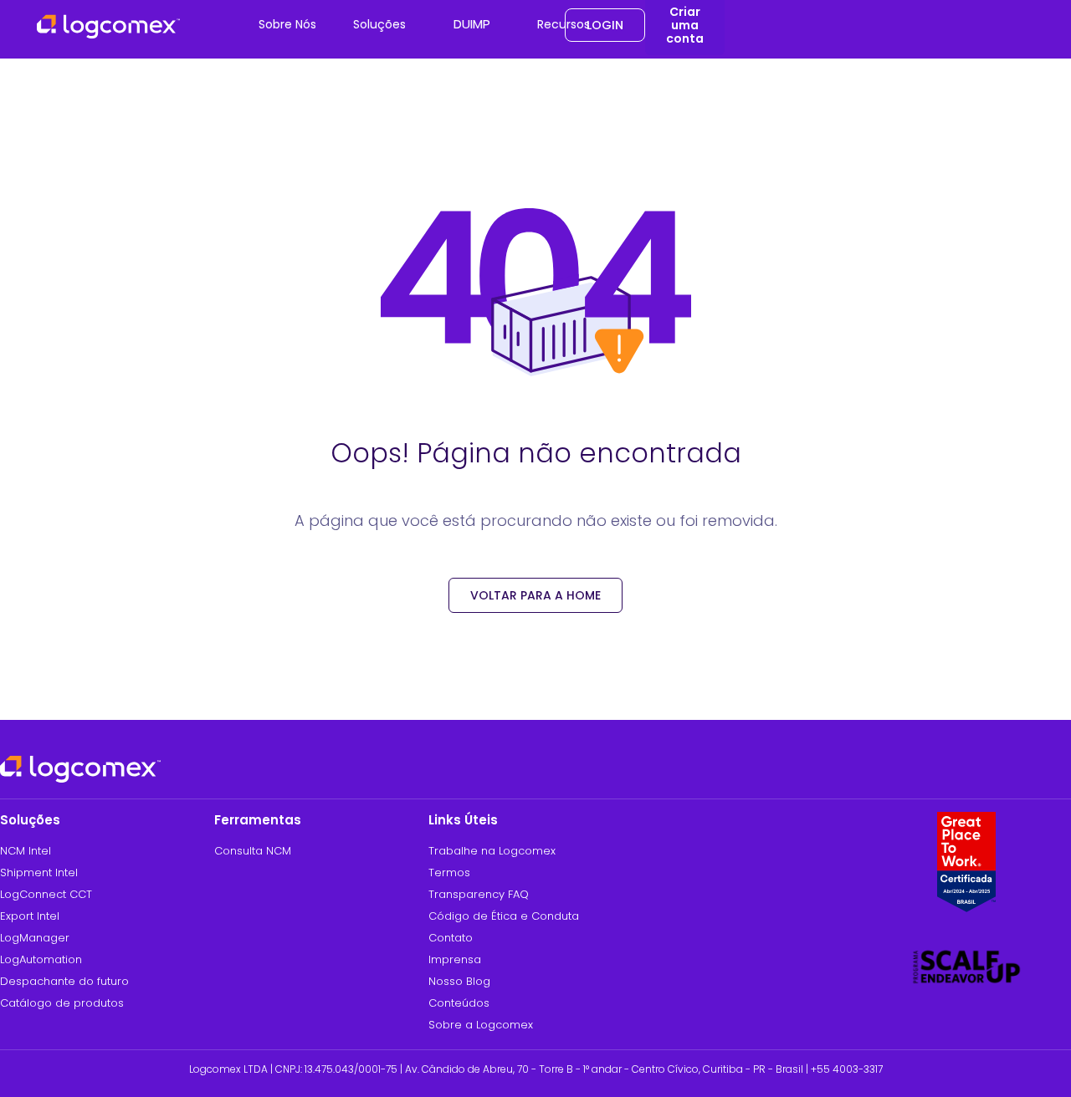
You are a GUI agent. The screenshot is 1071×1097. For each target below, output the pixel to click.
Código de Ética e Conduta (503, 916)
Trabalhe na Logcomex (492, 851)
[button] (287, 25)
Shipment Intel (39, 872)
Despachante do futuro (64, 981)
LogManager (34, 938)
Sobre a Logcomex (480, 1025)
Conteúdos (458, 1003)
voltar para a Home (535, 595)
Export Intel (29, 916)
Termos (449, 872)
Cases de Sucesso (604, 82)
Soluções (379, 24)
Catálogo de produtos (62, 1003)
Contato (450, 938)
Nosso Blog (459, 981)
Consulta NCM (252, 851)
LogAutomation (41, 959)
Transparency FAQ (478, 894)
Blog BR (577, 119)
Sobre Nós (287, 24)
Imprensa (454, 959)
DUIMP (472, 24)
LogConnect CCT (46, 894)
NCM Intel (25, 851)
